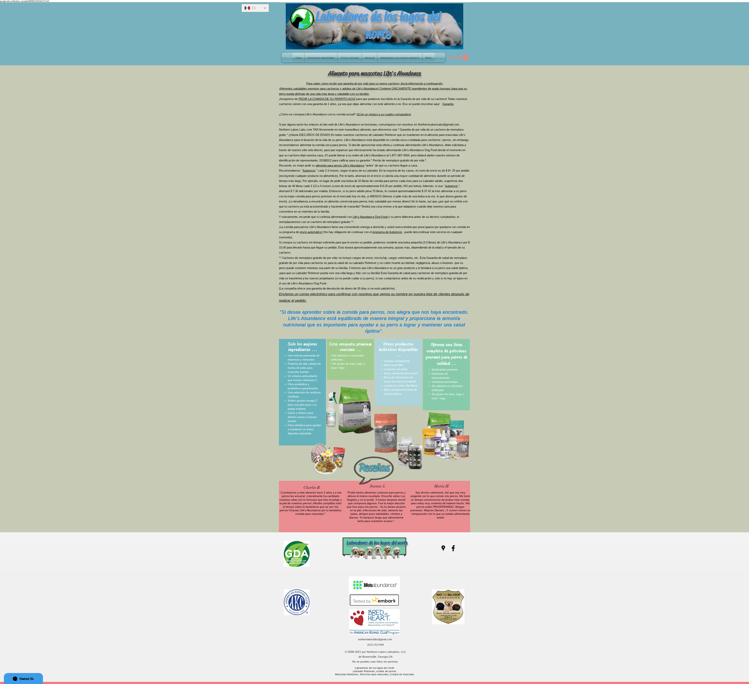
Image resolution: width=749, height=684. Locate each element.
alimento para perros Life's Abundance (340, 165)
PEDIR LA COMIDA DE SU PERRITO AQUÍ (326, 99)
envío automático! (311, 232)
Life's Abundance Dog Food (370, 216)
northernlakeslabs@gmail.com (375, 639)
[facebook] (453, 548)
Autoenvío (309, 170)
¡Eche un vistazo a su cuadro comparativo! (383, 114)
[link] (458, 58)
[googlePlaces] (443, 548)
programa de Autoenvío (387, 232)
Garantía (447, 104)
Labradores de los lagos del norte (378, 25)
